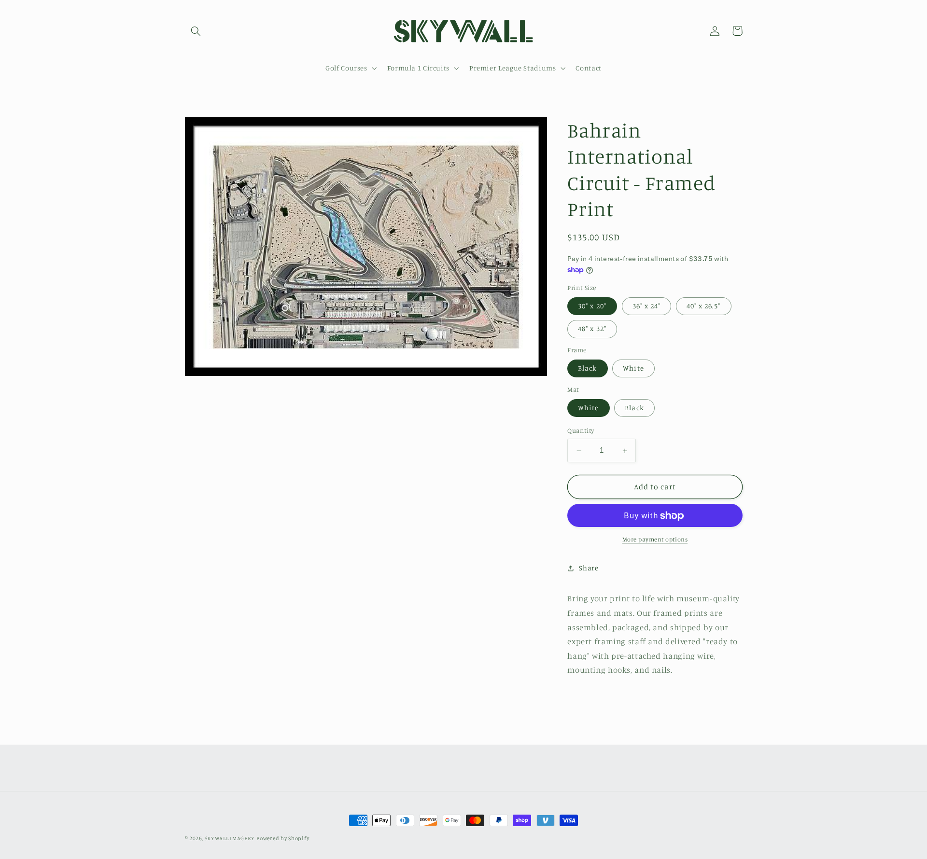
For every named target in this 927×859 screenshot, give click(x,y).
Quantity (580, 431)
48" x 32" (592, 329)
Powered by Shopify (282, 838)
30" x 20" (592, 306)
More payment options (655, 539)
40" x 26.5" (704, 306)
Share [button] (588, 568)
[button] (196, 31)
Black (587, 368)
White (633, 368)
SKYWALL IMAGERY (229, 838)
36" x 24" (646, 306)
